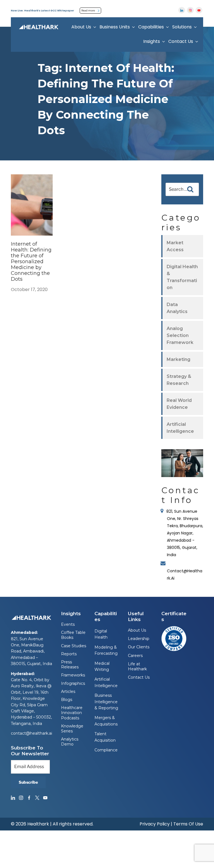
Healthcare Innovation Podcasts (71, 712)
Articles (68, 691)
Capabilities (151, 27)
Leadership (138, 638)
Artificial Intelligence (180, 428)
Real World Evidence (179, 404)
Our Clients (138, 646)
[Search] (190, 189)
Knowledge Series (72, 729)
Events (68, 624)
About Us (81, 27)
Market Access (175, 246)
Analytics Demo (69, 742)
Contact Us (180, 41)
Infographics (73, 683)
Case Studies (73, 645)
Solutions (182, 27)
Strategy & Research (179, 380)
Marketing (178, 359)
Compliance (106, 749)
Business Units (114, 27)
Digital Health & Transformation (182, 277)
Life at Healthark (137, 666)
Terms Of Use (188, 824)
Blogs (66, 699)
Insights (151, 41)
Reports (69, 653)
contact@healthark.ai (31, 733)
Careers (135, 655)
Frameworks (73, 675)
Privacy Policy (155, 824)
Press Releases (70, 664)
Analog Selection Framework (180, 335)
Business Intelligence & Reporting (106, 701)
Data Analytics (177, 308)
